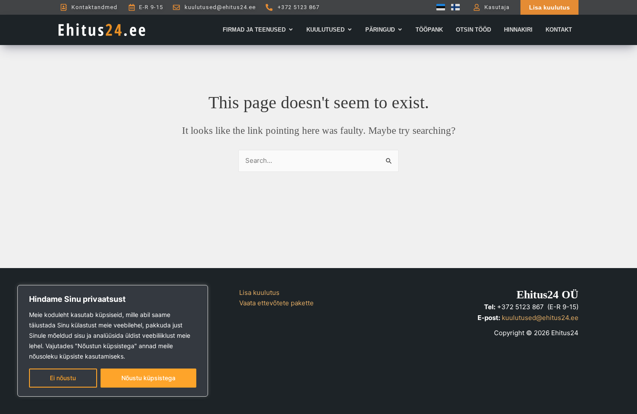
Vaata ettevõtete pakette (276, 303)
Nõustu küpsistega (148, 378)
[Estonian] (438, 7)
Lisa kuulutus (259, 292)
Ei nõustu (63, 378)
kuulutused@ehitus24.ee (540, 318)
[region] (112, 341)
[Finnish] (453, 7)
